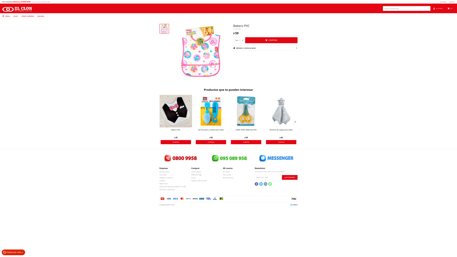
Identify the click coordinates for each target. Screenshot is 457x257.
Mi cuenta (226, 172)
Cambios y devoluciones (199, 181)
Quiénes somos (164, 172)
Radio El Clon (163, 184)
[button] (427, 8)
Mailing (40, 16)
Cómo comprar (27, 16)
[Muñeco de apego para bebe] (281, 111)
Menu (7, 16)
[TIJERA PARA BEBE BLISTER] (246, 111)
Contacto (452, 2)
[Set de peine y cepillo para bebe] (211, 111)
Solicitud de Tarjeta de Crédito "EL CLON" (172, 187)
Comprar (272, 40)
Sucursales (443, 2)
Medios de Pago (196, 175)
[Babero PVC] (175, 111)
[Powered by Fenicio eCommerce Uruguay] (294, 205)
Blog (16, 16)
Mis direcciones (228, 178)
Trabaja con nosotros (166, 178)
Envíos (193, 178)
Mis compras (227, 175)
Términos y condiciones (167, 190)
